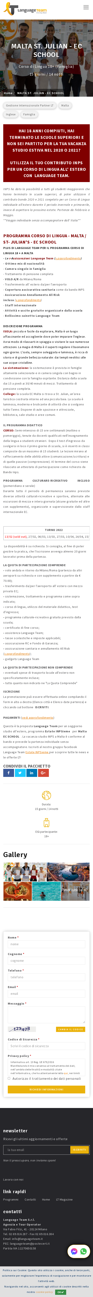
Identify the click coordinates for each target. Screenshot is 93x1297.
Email (13, 987)
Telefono (16, 970)
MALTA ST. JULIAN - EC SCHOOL (40, 93)
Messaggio (17, 1003)
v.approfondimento (68, 258)
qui (66, 1073)
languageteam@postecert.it (30, 1244)
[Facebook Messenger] (74, 1254)
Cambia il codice (70, 1029)
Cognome (16, 954)
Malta (65, 105)
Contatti (30, 1199)
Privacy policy (19, 1056)
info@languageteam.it (27, 1239)
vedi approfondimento (37, 718)
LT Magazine (64, 1199)
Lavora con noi (13, 1179)
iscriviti (79, 1149)
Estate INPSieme (37, 752)
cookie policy (44, 1292)
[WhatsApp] (83, 1254)
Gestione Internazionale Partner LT (30, 105)
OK (59, 1292)
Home (8, 93)
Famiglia (29, 114)
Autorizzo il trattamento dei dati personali (47, 1078)
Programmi (11, 1199)
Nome (13, 937)
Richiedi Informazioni (47, 1089)
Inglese (11, 114)
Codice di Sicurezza (24, 1039)
